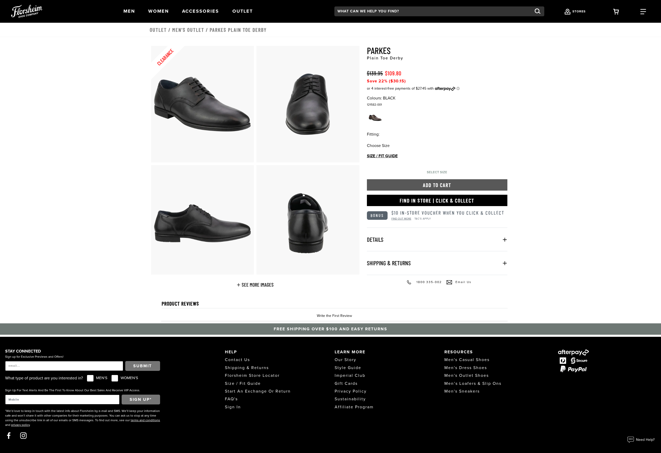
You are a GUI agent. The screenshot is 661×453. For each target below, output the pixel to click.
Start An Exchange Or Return (258, 391)
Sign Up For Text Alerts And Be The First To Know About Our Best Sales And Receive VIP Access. (72, 390)
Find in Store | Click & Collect (437, 200)
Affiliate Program (354, 407)
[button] (129, 11)
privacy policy (20, 425)
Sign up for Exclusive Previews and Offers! (34, 356)
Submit (142, 366)
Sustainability (350, 399)
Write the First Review (334, 316)
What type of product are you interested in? (44, 378)
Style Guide (348, 367)
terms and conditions (145, 420)
